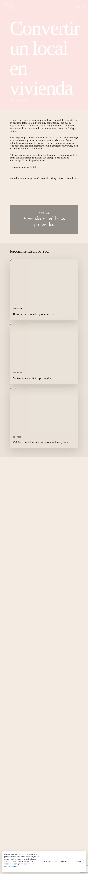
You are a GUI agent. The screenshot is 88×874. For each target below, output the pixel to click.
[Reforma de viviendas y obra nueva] (44, 289)
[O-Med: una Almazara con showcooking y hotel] (44, 417)
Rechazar (63, 861)
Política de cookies (11, 866)
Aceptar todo (49, 861)
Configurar (77, 861)
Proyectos (13, 100)
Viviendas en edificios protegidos (44, 219)
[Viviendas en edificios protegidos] (44, 353)
